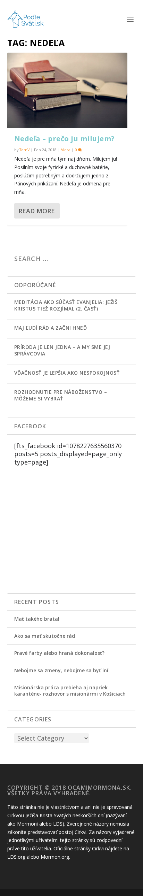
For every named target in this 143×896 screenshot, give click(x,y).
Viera (65, 149)
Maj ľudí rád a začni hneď (50, 327)
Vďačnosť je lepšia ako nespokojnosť (67, 372)
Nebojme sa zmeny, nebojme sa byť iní (61, 670)
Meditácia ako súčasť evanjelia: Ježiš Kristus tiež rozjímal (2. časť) (66, 305)
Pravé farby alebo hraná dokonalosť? (59, 653)
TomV (24, 149)
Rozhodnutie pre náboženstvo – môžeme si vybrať (60, 395)
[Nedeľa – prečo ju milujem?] (67, 90)
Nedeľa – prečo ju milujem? (64, 138)
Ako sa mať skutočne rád (44, 636)
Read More (36, 211)
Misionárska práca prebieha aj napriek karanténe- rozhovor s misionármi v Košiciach (70, 690)
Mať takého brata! (36, 618)
